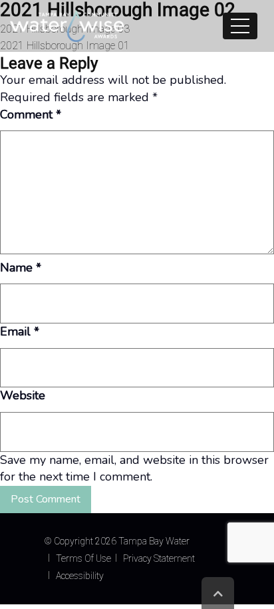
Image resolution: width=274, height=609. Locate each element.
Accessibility (80, 575)
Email (19, 331)
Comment (30, 114)
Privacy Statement (159, 558)
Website (22, 395)
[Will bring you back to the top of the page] (218, 593)
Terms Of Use (83, 558)
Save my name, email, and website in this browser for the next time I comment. (134, 468)
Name (20, 268)
